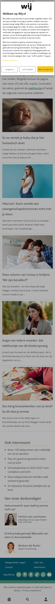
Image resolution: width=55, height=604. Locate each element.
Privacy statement (10, 60)
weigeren (10, 69)
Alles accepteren (45, 69)
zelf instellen (27, 69)
